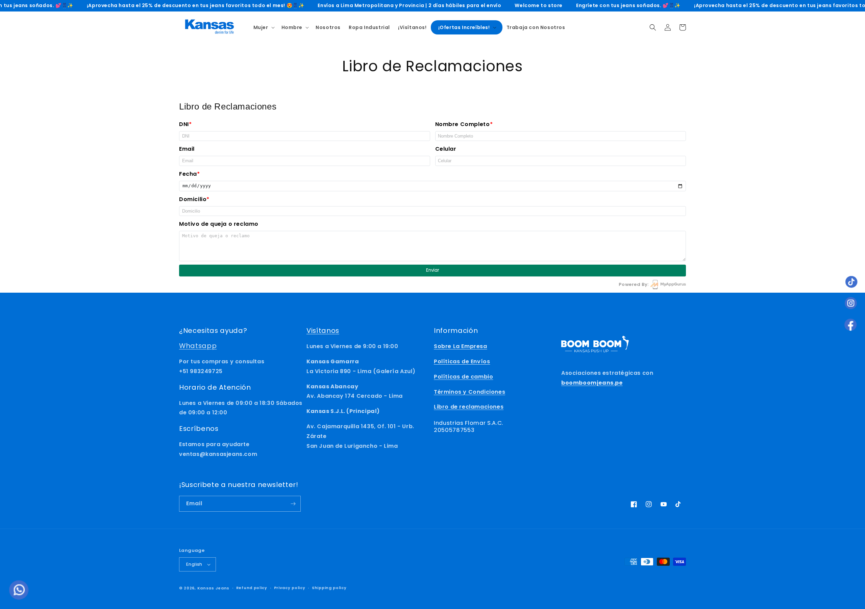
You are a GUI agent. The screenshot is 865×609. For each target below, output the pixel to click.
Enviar (432, 270)
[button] (263, 27)
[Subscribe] (293, 504)
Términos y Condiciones (469, 392)
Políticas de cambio (463, 377)
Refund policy (251, 587)
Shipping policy (329, 587)
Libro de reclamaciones (468, 407)
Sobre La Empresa (460, 346)
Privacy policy (289, 587)
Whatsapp (198, 345)
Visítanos (322, 330)
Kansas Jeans (213, 588)
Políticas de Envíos (462, 361)
